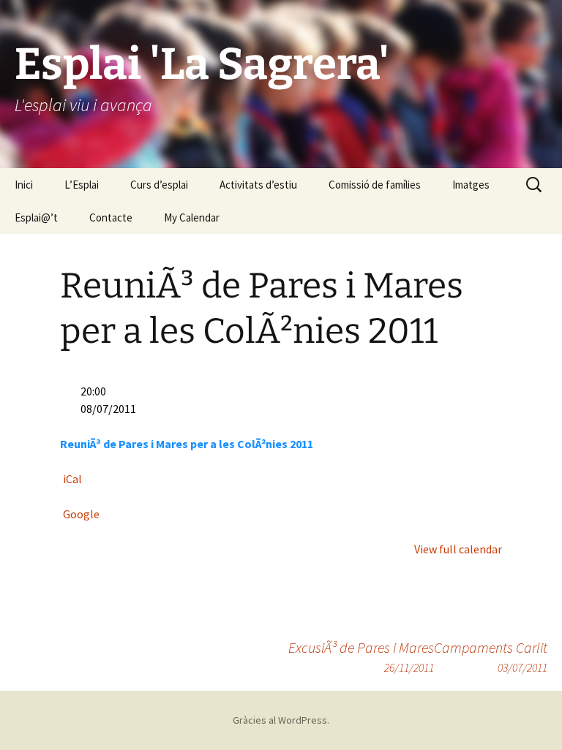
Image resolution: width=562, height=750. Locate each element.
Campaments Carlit (490, 656)
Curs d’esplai (159, 185)
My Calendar (192, 217)
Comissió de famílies (375, 185)
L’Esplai (81, 185)
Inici (24, 185)
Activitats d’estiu (258, 185)
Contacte (110, 217)
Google (81, 514)
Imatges (471, 185)
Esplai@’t (36, 217)
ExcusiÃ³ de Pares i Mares (361, 656)
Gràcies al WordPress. (281, 720)
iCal (72, 478)
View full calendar (458, 549)
